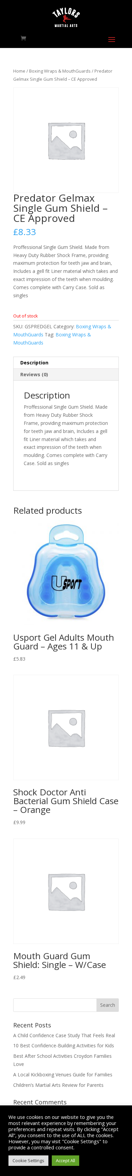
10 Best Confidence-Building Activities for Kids (63, 1045)
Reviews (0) (34, 374)
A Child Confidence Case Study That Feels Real (64, 1035)
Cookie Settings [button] (28, 1160)
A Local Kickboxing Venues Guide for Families (62, 1074)
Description (34, 362)
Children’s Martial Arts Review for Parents (58, 1085)
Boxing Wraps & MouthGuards (60, 71)
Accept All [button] (65, 1160)
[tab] (66, 363)
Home (19, 71)
